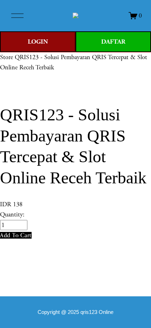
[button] (16, 235)
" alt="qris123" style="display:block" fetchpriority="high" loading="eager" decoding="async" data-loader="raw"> (75, 15)
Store (6, 57)
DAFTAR (113, 41)
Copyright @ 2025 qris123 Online (75, 312)
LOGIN (38, 41)
